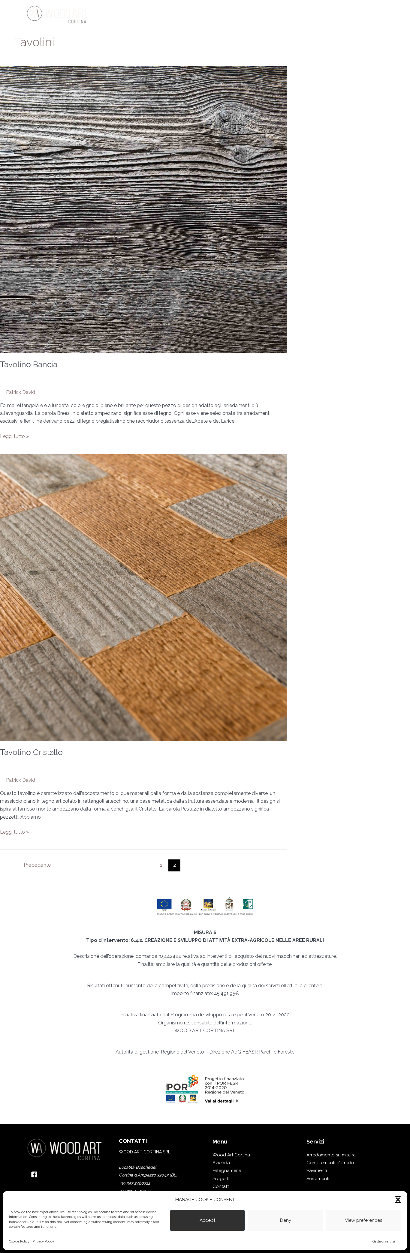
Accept (207, 1220)
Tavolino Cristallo (31, 752)
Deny (285, 1220)
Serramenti (317, 1178)
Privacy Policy (43, 1241)
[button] (398, 1200)
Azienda (221, 1162)
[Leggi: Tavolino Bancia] (143, 209)
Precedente (34, 865)
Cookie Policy (19, 1241)
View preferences (363, 1220)
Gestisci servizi (383, 1241)
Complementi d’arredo (330, 1162)
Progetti (221, 1178)
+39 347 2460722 (134, 1183)
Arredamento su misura (331, 1155)
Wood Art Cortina (231, 1155)
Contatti (221, 1186)
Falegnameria (227, 1170)
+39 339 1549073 (134, 1191)
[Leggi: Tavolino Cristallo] (143, 597)
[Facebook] (34, 1174)
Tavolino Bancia (28, 364)
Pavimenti (316, 1170)
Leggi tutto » (14, 436)
